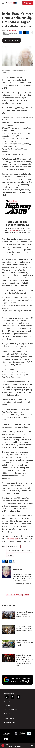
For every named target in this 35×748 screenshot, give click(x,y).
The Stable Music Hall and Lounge (19, 550)
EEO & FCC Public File (10, 710)
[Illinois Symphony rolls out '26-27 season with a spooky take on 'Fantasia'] (8, 629)
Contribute (7, 714)
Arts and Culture (13, 546)
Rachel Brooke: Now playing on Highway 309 (17, 223)
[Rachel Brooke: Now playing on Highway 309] (17, 208)
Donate (29, 3)
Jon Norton (12, 30)
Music (10, 555)
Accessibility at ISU (9, 722)
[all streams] (32, 745)
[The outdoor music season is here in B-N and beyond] (8, 644)
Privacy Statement (9, 718)
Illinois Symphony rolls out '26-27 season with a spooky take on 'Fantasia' (24, 628)
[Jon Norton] (6, 572)
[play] (3, 746)
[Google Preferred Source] (17, 680)
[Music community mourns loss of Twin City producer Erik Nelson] (8, 615)
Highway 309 (14, 230)
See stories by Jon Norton (22, 584)
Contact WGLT (8, 705)
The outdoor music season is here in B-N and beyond (24, 643)
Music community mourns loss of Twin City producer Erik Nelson (24, 614)
